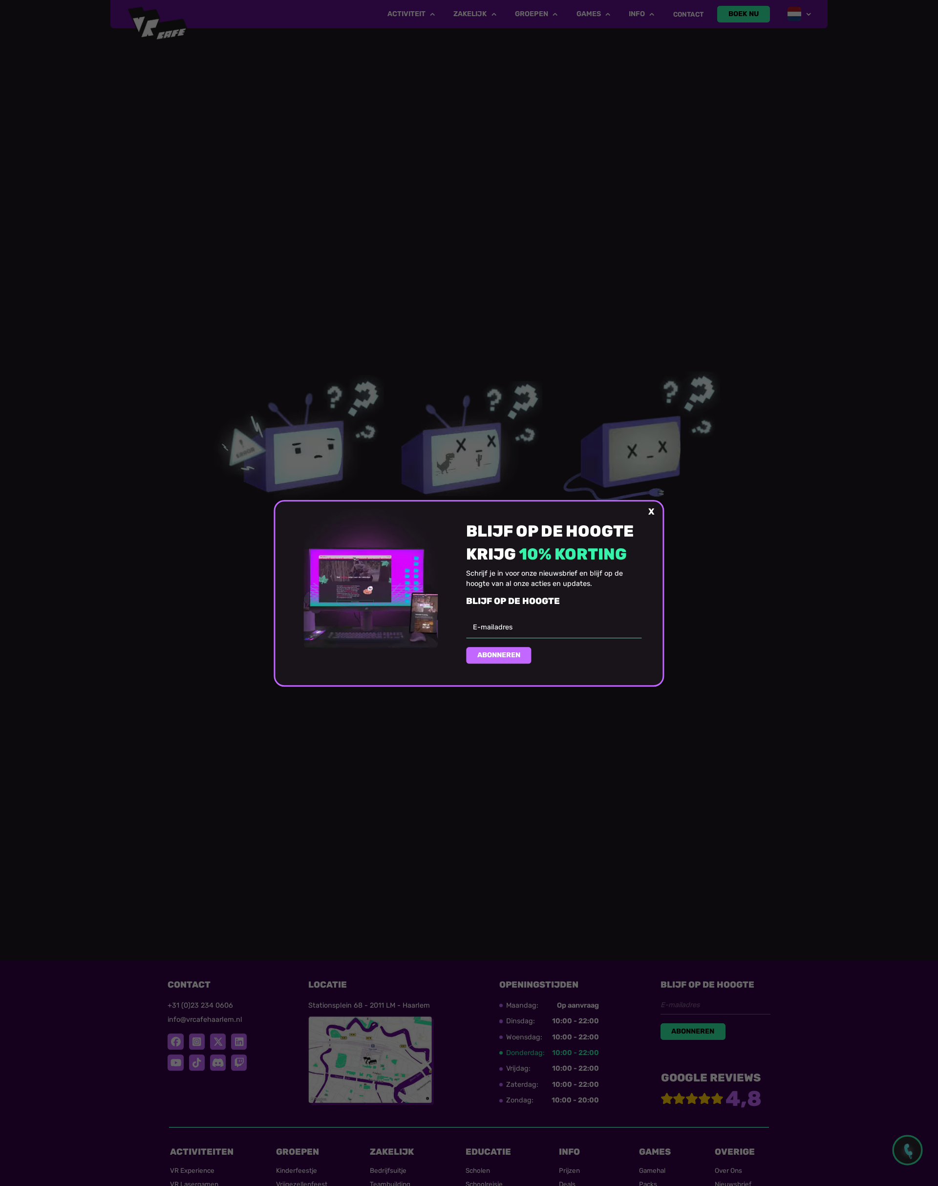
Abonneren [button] (498, 655)
